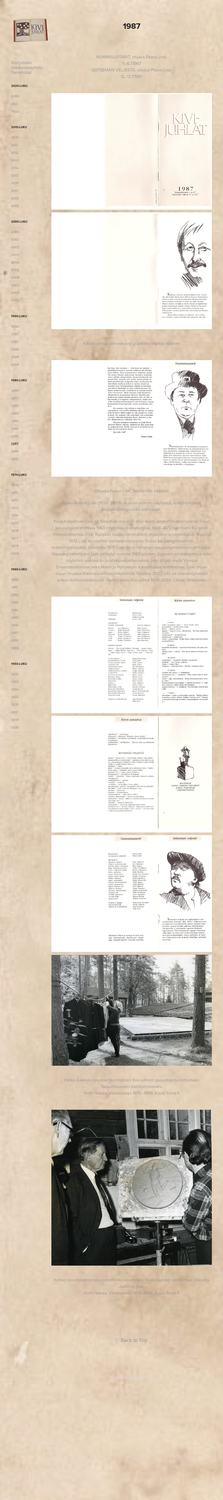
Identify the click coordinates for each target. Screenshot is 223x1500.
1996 (15, 349)
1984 (14, 420)
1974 (14, 515)
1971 (14, 492)
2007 (15, 284)
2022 (15, 111)
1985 (14, 428)
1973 (14, 507)
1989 (14, 458)
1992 (15, 341)
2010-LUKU (19, 127)
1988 (14, 451)
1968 (14, 640)
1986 (14, 435)
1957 (14, 711)
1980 (15, 390)
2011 (14, 144)
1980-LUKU (19, 380)
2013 (14, 160)
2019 (15, 205)
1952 (14, 673)
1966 (14, 624)
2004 (15, 262)
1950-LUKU (19, 664)
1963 (14, 602)
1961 (14, 586)
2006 (15, 277)
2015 (14, 175)
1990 (15, 326)
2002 (15, 246)
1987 (14, 443)
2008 (15, 292)
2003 (15, 254)
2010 (15, 137)
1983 (14, 413)
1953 (14, 681)
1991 (14, 333)
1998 (15, 356)
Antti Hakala (95, 1093)
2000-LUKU (19, 221)
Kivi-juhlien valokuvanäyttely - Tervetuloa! (27, 67)
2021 (14, 103)
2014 (14, 167)
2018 (14, 198)
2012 (14, 152)
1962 (14, 594)
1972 (14, 500)
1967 (14, 632)
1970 (15, 484)
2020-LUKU (19, 86)
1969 (15, 647)
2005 (15, 269)
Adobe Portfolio (141, 1378)
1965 (14, 617)
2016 (14, 182)
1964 (14, 609)
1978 (14, 545)
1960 (15, 579)
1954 (14, 689)
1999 (15, 364)
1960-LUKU (19, 569)
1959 (14, 727)
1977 (14, 538)
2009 (15, 300)
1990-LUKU (19, 316)
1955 (14, 696)
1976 (14, 530)
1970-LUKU (19, 475)
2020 (15, 95)
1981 (14, 397)
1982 (14, 405)
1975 (14, 522)
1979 (15, 553)
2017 (14, 190)
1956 (14, 704)
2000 (15, 231)
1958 (14, 719)
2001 (15, 239)
